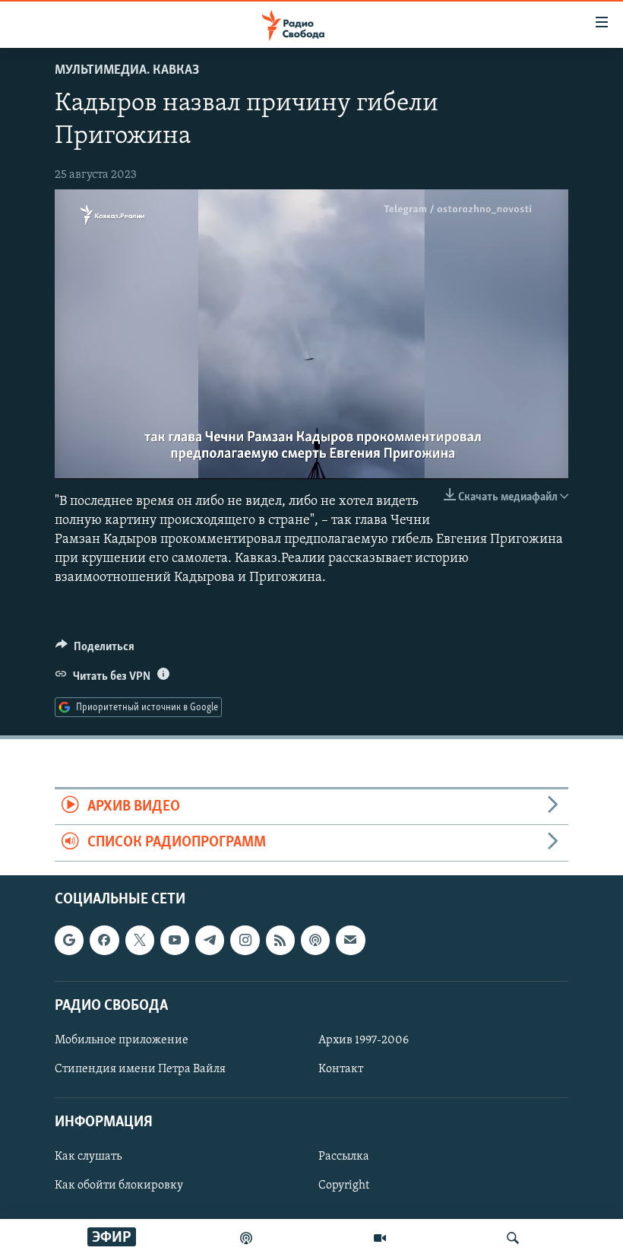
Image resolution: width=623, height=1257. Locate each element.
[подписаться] (350, 939)
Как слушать (88, 1157)
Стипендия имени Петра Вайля (140, 1069)
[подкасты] (246, 1238)
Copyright (343, 1185)
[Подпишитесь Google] (69, 939)
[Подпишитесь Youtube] (174, 939)
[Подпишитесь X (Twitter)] (139, 939)
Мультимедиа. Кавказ (127, 71)
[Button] (94, 650)
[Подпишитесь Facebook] (104, 939)
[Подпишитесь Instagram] (244, 939)
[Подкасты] (315, 939)
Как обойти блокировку (119, 1185)
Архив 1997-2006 (363, 1040)
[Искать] (513, 1238)
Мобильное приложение (121, 1040)
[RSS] (280, 939)
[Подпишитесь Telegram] (209, 939)
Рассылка (343, 1157)
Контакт (340, 1069)
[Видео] (380, 1238)
